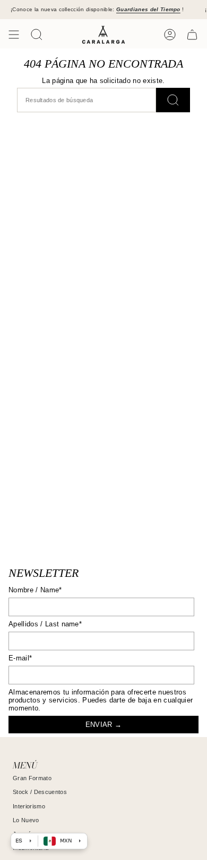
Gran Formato (32, 778)
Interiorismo (29, 806)
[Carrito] (192, 34)
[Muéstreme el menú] (13, 34)
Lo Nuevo (26, 820)
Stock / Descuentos (40, 792)
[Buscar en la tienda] (173, 100)
